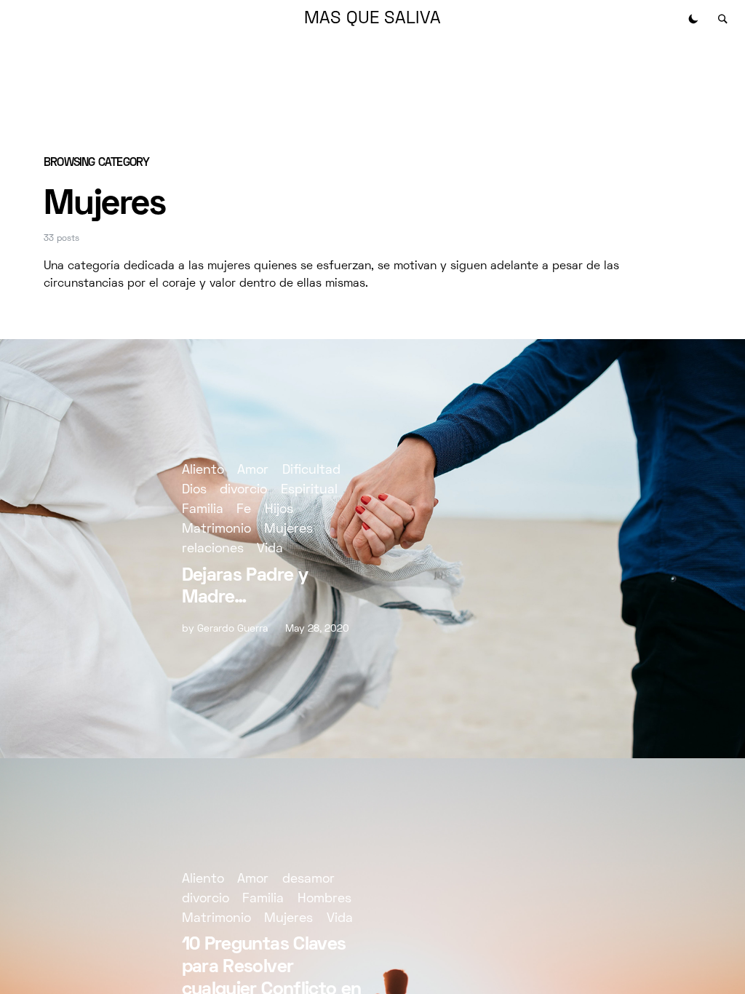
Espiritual (309, 490)
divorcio (243, 490)
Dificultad (311, 470)
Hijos (279, 510)
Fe (243, 510)
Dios (194, 490)
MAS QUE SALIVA (372, 19)
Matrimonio (216, 529)
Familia (202, 510)
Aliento (203, 470)
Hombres (324, 899)
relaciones (213, 549)
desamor (308, 879)
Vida (270, 549)
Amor (252, 470)
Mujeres (288, 529)
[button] (693, 19)
